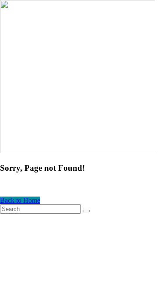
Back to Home (20, 200)
